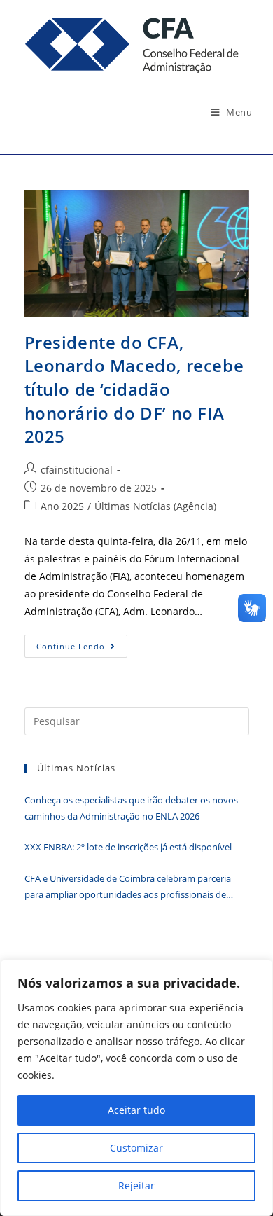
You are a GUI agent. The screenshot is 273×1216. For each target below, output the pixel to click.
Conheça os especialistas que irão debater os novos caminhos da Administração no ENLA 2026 (131, 808)
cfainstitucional (77, 469)
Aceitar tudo (136, 1110)
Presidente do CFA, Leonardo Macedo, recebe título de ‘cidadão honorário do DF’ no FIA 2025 (134, 389)
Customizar (136, 1147)
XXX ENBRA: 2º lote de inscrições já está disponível (128, 847)
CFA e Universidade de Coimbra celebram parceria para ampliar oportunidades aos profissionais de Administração (127, 888)
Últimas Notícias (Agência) (155, 506)
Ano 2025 (62, 506)
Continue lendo (81, 649)
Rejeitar (136, 1185)
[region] (136, 1088)
